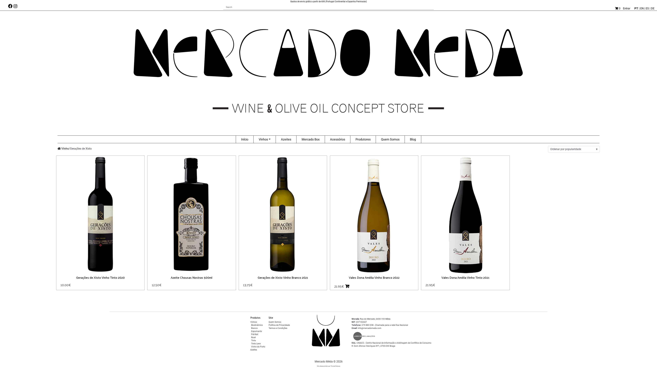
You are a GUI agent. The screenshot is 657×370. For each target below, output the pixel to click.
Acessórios (337, 139)
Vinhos (263, 139)
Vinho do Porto (258, 347)
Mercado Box (311, 139)
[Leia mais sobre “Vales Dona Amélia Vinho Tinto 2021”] (437, 284)
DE (652, 8)
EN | (643, 8)
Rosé (253, 337)
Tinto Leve (256, 343)
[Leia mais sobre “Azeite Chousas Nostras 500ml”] (164, 284)
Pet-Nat (254, 334)
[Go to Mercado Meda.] (59, 148)
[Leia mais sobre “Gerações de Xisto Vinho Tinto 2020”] (73, 284)
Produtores (363, 139)
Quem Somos (390, 139)
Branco (254, 328)
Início (244, 139)
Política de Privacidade (279, 325)
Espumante (256, 331)
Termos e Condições (278, 328)
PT (636, 8)
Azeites (286, 139)
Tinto (253, 340)
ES (648, 8)
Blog (413, 139)
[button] (348, 286)
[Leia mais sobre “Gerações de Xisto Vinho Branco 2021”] (255, 284)
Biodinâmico (257, 325)
